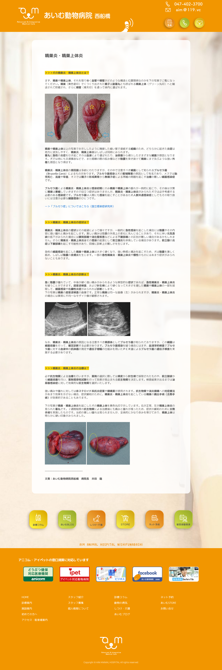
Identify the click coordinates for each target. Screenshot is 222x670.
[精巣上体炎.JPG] (66, 443)
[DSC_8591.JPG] (94, 118)
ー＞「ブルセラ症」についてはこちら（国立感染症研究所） (80, 206)
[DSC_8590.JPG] (61, 118)
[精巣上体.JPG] (108, 443)
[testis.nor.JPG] (66, 319)
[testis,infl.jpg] (109, 319)
